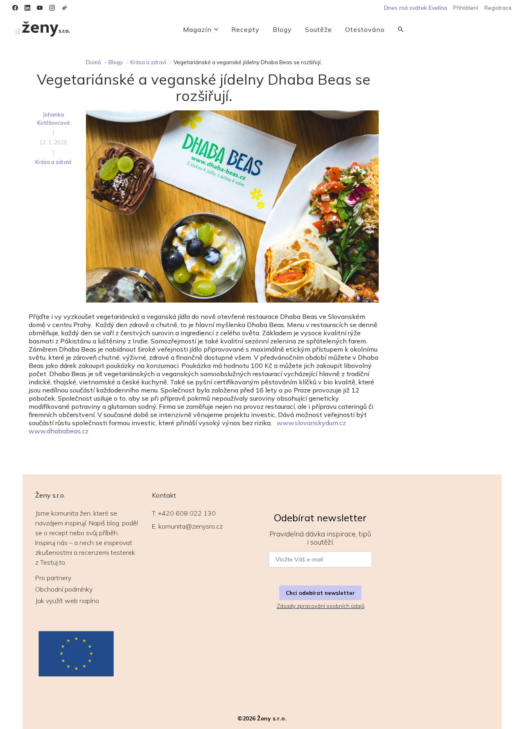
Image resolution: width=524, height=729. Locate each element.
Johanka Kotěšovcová (53, 118)
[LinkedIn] (27, 8)
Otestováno (365, 29)
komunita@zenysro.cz (190, 526)
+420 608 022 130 (187, 513)
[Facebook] (15, 8)
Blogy (282, 29)
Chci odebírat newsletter (320, 593)
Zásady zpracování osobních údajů (320, 606)
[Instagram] (52, 8)
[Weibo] (64, 8)
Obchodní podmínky (64, 589)
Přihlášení (465, 7)
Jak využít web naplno (67, 601)
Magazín (197, 29)
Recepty (245, 29)
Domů (93, 62)
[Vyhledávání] (400, 29)
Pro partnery (53, 578)
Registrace (498, 7)
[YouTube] (40, 8)
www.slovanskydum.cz (311, 423)
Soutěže (318, 29)
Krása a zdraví (148, 62)
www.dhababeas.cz (58, 431)
